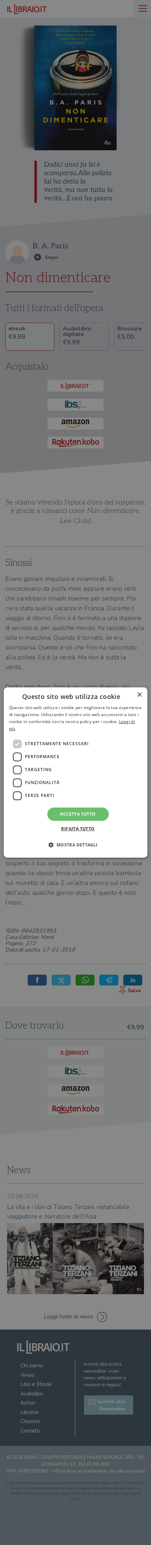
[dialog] (75, 772)
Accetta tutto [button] (78, 814)
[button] (75, 844)
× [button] (139, 695)
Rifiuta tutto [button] (77, 829)
